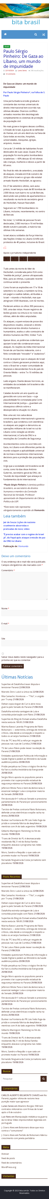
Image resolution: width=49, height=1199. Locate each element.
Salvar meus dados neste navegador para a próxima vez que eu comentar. (22, 659)
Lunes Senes (22, 70)
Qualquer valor (36, 258)
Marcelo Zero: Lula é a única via (16, 691)
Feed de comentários (11, 1162)
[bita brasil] (24, 5)
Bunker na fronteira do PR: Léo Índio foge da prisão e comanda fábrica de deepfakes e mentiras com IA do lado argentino (23, 823)
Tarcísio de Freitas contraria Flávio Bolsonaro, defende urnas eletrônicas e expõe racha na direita (23, 812)
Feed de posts (8, 1158)
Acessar (5, 1153)
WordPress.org (8, 1167)
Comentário (8, 570)
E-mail (5, 623)
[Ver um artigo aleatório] (44, 34)
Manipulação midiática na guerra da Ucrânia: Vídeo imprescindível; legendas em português (24, 1119)
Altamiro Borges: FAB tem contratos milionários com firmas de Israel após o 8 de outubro (22, 1109)
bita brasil (26, 22)
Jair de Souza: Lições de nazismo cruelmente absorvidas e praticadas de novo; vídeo (19, 525)
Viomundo (23, 546)
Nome (5, 608)
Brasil (7, 46)
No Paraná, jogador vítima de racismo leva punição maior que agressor (24, 1098)
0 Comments (10, 74)
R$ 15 (14, 258)
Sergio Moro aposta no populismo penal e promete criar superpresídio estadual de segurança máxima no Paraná (22, 780)
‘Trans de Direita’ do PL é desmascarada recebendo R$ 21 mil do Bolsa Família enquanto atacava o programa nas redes (21, 841)
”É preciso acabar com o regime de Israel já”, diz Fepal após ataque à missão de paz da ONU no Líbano (24, 537)
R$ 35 (23, 258)
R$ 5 (7, 258)
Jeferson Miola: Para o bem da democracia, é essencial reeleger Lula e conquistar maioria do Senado (23, 791)
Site (3, 638)
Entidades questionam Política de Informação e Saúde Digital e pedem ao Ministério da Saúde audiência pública (24, 758)
